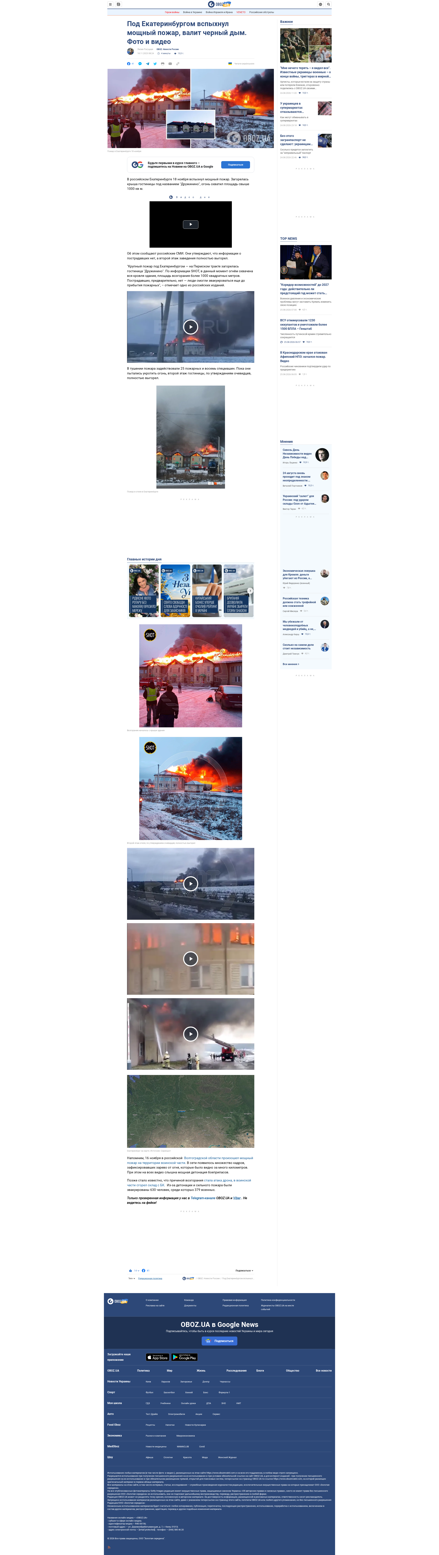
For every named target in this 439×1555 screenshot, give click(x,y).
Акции (198, 1414)
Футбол (149, 1392)
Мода (205, 1457)
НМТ (238, 1403)
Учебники (165, 1403)
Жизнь (201, 1370)
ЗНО (223, 1403)
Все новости (324, 1370)
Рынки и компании (156, 1435)
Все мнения (290, 664)
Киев (148, 1381)
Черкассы (225, 1381)
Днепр (206, 1381)
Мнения (286, 442)
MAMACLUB (183, 1446)
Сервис (216, 1414)
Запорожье (186, 1381)
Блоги (260, 1370)
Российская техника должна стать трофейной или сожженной (299, 602)
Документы (190, 1305)
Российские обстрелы (261, 12)
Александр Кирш (291, 634)
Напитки (170, 1425)
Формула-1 (224, 1392)
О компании (152, 1300)
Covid (202, 1446)
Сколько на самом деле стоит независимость (298, 646)
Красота (187, 1457)
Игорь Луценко (290, 462)
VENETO (241, 12)
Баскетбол (169, 1392)
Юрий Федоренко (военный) (296, 583)
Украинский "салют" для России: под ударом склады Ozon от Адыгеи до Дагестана (298, 499)
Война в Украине (192, 12)
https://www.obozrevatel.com (220, 1473)
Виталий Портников (292, 486)
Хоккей (189, 1392)
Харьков (165, 1381)
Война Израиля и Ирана (219, 12)
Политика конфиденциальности (278, 1300)
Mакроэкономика (185, 1435)
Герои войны (172, 12)
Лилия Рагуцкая (145, 49)
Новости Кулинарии (195, 1425)
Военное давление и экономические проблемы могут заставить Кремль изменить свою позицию (305, 301)
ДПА (208, 1403)
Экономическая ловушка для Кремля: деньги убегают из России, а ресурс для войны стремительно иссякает (299, 574)
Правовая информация (235, 1300)
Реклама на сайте (155, 1305)
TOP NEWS (288, 238)
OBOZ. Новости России (168, 49)
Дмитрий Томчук (291, 654)
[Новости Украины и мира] (188, 1279)
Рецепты (150, 1425)
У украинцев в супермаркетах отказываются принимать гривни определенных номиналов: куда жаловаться (293, 108)
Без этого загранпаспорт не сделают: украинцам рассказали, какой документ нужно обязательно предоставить (295, 140)
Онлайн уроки (188, 1403)
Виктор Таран (289, 509)
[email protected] (147, 1529)
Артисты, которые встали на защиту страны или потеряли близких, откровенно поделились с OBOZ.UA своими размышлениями (305, 85)
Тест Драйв (152, 1414)
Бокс (205, 1392)
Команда (189, 1300)
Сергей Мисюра (290, 611)
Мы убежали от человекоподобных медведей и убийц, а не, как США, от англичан (298, 625)
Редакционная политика (150, 1278)
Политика (143, 1370)
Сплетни (168, 1457)
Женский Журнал (227, 1457)
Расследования (237, 1370)
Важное (286, 22)
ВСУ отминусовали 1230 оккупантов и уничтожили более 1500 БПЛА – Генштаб (303, 324)
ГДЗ (148, 1403)
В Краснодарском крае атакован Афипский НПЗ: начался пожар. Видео (303, 357)
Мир (169, 1370)
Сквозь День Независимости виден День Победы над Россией (297, 453)
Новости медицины (156, 1446)
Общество (292, 1370)
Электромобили (176, 1414)
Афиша (149, 1457)
